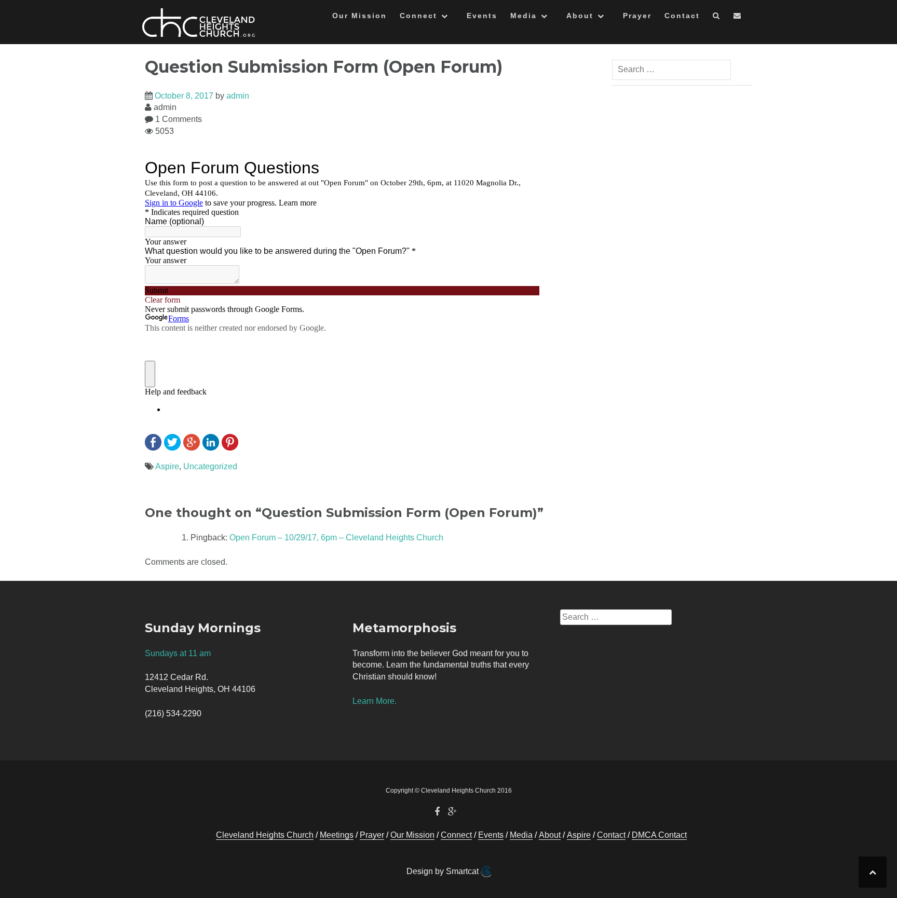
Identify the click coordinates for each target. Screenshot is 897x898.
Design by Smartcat (443, 871)
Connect (418, 15)
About (579, 15)
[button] (717, 17)
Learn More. (374, 701)
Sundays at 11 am (178, 653)
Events (482, 15)
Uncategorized (210, 466)
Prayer (637, 15)
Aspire (167, 466)
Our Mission (359, 15)
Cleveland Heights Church (265, 835)
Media (523, 15)
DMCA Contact (659, 835)
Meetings (337, 835)
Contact (682, 15)
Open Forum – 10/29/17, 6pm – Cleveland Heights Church (336, 537)
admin (237, 95)
